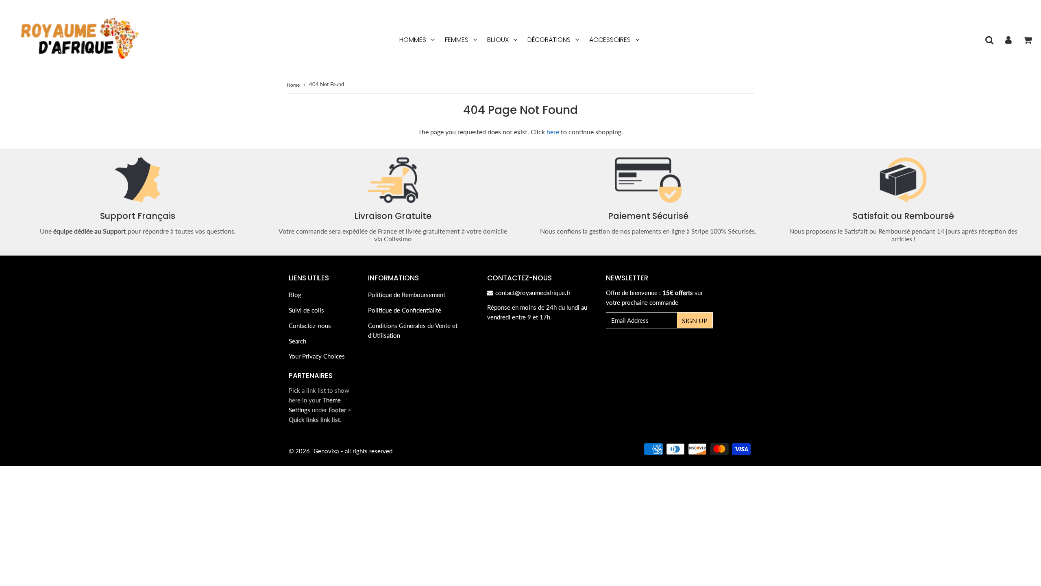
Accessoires (610, 39)
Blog (295, 294)
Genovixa (326, 451)
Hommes (412, 39)
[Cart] (1027, 39)
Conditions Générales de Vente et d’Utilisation (412, 330)
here (553, 132)
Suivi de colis (306, 310)
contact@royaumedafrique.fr (533, 292)
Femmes (456, 39)
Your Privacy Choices (317, 356)
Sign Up (695, 320)
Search (297, 341)
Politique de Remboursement (406, 294)
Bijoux (498, 39)
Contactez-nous (310, 325)
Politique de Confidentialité (404, 310)
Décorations (549, 39)
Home (293, 85)
